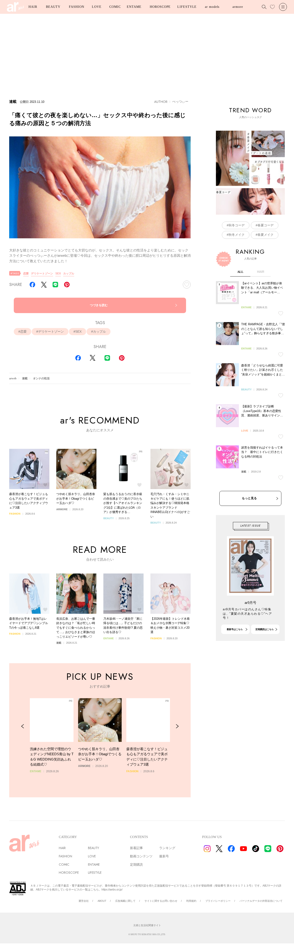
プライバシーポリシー (218, 900)
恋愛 (26, 273)
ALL (240, 272)
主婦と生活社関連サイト (147, 925)
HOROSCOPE (160, 7)
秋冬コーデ (237, 225)
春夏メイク (265, 234)
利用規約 (191, 900)
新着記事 (136, 848)
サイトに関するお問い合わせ (160, 900)
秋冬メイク (237, 234)
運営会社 (84, 900)
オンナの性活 (41, 378)
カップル (68, 273)
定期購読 (136, 864)
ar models (212, 7)
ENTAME (134, 7)
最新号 (164, 856)
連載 (25, 378)
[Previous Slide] (22, 726)
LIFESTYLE (187, 7)
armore (237, 7)
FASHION (76, 7)
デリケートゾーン (42, 273)
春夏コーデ (265, 225)
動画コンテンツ (141, 856)
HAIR (32, 7)
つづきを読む (99, 305)
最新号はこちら (235, 629)
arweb (13, 378)
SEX (58, 273)
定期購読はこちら (264, 629)
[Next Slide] (177, 726)
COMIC (115, 7)
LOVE (97, 7)
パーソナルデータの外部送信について (261, 900)
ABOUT (102, 900)
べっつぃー (180, 101)
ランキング (167, 848)
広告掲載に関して (125, 900)
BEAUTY (53, 7)
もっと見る (249, 498)
